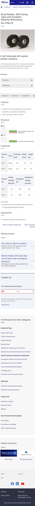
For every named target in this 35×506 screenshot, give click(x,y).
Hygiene (3, 409)
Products (7, 7)
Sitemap (3, 492)
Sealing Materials (6, 340)
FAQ (2, 478)
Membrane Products (7, 401)
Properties (25, 96)
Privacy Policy (5, 495)
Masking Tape (5, 344)
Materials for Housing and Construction (13, 348)
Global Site (4, 304)
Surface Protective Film (8, 336)
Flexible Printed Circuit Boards (10, 390)
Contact (20, 474)
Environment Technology (8, 424)
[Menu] (32, 2)
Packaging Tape (6, 370)
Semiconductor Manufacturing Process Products (16, 351)
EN (23, 2)
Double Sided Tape (7, 333)
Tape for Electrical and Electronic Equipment (15, 355)
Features (5, 96)
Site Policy (21, 492)
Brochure (6, 80)
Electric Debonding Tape (8, 428)
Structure (14, 96)
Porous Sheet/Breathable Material (11, 367)
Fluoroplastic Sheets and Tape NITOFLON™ (14, 359)
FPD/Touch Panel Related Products (11, 386)
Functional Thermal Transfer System (12, 374)
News (2, 474)
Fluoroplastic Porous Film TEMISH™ (11, 363)
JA (19, 2)
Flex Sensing (5, 420)
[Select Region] (27, 2)
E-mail (17, 291)
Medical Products (6, 405)
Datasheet (6, 85)
